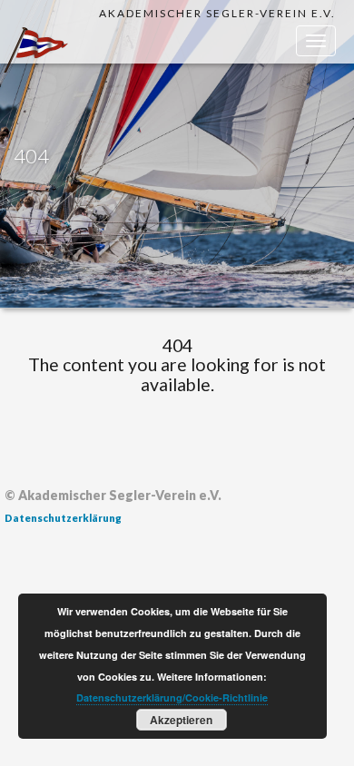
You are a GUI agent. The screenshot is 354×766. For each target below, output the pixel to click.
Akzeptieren (181, 720)
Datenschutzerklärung (63, 518)
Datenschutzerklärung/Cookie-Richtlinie (172, 697)
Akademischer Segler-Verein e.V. (217, 13)
